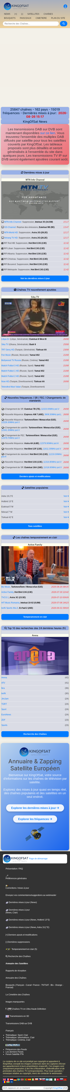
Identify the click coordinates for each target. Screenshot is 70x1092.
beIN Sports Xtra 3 (9, 608)
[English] (4, 1079)
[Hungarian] (8, 1082)
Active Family (7, 592)
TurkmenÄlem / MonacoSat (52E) (40, 420)
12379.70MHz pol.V (10, 438)
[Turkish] (57, 1079)
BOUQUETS (9, 18)
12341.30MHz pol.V (10, 430)
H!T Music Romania (10, 603)
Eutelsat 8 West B (38, 339)
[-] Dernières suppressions (18, 942)
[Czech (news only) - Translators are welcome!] (40, 1079)
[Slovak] (43, 1079)
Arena (4, 677)
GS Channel (10, 227)
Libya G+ (5, 339)
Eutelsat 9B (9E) (47, 227)
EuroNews (6, 714)
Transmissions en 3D (19, 1016)
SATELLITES (33, 14)
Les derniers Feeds (14, 1052)
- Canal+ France (32, 985)
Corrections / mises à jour (17, 888)
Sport (3, 709)
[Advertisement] (35, 70)
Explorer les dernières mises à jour (34, 807)
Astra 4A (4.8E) (31, 443)
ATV (3, 683)
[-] (22, 14)
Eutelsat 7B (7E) (32, 409)
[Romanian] (4, 1082)
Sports (4, 725)
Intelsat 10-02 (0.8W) (30, 603)
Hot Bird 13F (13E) (33, 449)
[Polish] (36, 1079)
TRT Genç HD (7, 350)
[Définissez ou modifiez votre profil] (65, 6)
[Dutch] (11, 1079)
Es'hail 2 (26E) (26, 608)
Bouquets (10, 985)
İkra (3, 688)
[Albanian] (11, 1082)
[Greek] (47, 1079)
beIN (3, 693)
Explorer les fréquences (34, 819)
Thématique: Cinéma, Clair (18, 1040)
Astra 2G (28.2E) (40, 232)
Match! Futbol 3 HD (10, 365)
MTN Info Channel (12, 222)
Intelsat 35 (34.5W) (44, 222)
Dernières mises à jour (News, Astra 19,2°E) (28, 927)
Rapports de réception (16, 971)
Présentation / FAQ (14, 869)
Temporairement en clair (35, 617)
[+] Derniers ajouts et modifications (21, 935)
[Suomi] (50, 1079)
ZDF (3, 720)
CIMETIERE (41, 18)
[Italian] (32, 1079)
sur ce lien (47, 133)
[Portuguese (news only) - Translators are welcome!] (25, 1079)
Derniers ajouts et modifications (35, 476)
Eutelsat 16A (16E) (33, 467)
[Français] (8, 1079)
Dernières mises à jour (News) (22, 902)
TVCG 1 (5, 597)
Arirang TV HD (11, 238)
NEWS (7, 14)
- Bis (51, 985)
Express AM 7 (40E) (33, 414)
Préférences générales (16, 878)
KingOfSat (58, 1088)
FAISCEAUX (25, 18)
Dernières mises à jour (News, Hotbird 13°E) (29, 920)
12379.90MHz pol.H (49, 443)
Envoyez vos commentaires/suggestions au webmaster (31, 895)
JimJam (4, 699)
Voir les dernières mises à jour (35, 278)
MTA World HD (11, 232)
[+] (16, 14)
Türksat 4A (41, 350)
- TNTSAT (44, 985)
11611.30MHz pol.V (52, 449)
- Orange (58, 985)
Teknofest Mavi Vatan (11, 387)
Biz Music (5, 587)
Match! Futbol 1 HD (10, 371)
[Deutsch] (15, 1079)
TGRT (4, 704)
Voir (66, 496)
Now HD (5, 381)
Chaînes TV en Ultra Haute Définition (28, 1009)
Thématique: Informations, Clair (20, 1037)
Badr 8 (32, 344)
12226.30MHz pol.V (10, 422)
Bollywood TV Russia (11, 360)
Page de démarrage (38, 858)
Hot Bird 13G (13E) (38, 243)
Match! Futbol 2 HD (10, 376)
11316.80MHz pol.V (52, 462)
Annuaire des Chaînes (16, 978)
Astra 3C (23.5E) (18, 597)
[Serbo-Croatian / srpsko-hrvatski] (65, 1079)
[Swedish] (18, 1079)
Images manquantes (15, 1002)
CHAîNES (48, 14)
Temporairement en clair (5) (24, 949)
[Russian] (61, 1079)
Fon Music (6, 355)
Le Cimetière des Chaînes (18, 994)
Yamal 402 (35, 355)
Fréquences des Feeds (16, 1049)
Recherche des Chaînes (35, 734)
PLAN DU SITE (58, 18)
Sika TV (4, 344)
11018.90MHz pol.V (52, 467)
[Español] (29, 1079)
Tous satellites (35, 526)
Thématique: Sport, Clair (17, 1035)
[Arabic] (54, 1079)
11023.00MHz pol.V (50, 409)
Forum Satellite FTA (15, 1054)
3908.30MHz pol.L (53, 414)
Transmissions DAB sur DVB (19, 1023)
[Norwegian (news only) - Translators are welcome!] (22, 1079)
